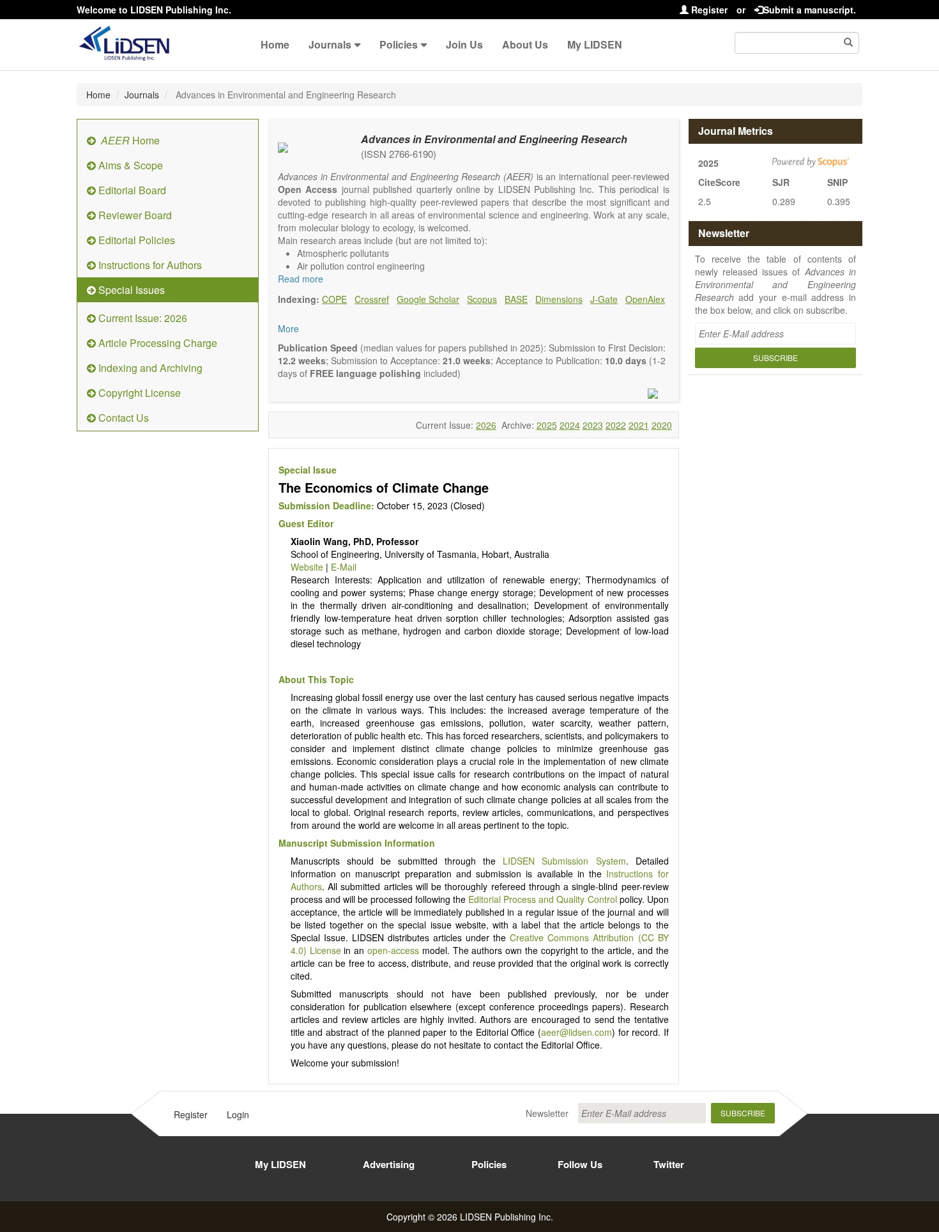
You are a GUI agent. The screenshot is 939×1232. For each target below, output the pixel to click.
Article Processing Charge (156, 342)
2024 (570, 425)
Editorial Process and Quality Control (542, 899)
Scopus (482, 299)
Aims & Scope (129, 165)
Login (238, 1114)
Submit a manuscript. (809, 9)
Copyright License (138, 392)
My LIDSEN (594, 44)
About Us (525, 44)
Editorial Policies (135, 240)
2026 (486, 425)
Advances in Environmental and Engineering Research (494, 139)
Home (275, 44)
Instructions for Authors (149, 265)
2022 (616, 425)
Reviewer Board (134, 215)
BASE (516, 299)
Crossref (372, 299)
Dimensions (559, 299)
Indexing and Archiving (149, 367)
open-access (393, 950)
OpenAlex (645, 299)
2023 (593, 425)
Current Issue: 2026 (141, 318)
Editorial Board (131, 190)
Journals (330, 44)
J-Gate (604, 299)
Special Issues (130, 289)
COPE (334, 299)
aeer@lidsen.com (576, 1032)
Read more (300, 278)
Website (307, 566)
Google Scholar (428, 299)
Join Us (464, 44)
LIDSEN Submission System (564, 860)
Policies (398, 44)
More (288, 328)
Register (708, 9)
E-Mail (343, 566)
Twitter (668, 1164)
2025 (547, 425)
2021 (639, 425)
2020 (662, 425)
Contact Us (122, 417)
